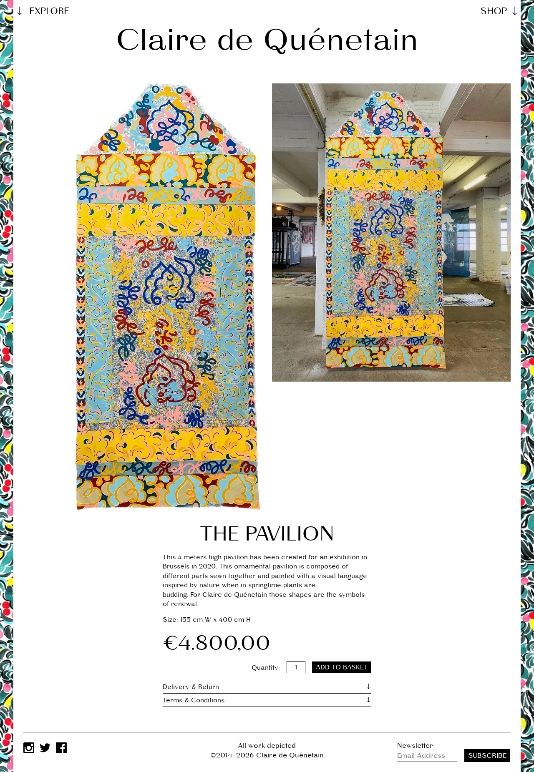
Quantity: (266, 667)
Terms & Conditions (193, 700)
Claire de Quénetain (267, 40)
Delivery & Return (191, 687)
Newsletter (415, 745)
